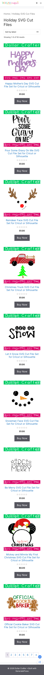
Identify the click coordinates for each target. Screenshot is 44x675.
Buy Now (22, 101)
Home (7, 13)
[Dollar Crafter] (10, 3)
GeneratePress (22, 671)
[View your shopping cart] (37, 3)
